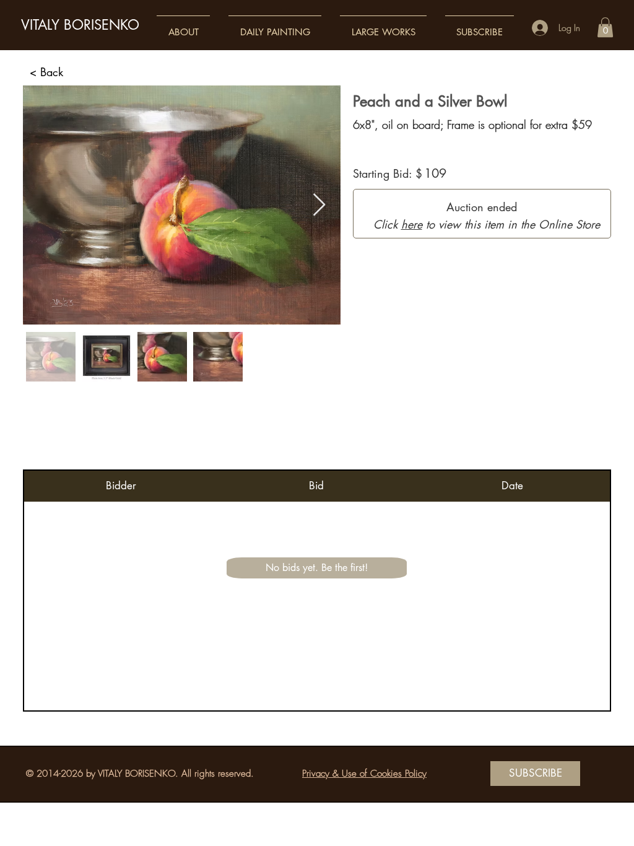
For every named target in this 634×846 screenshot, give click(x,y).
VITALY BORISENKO (80, 24)
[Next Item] (319, 205)
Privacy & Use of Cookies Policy (364, 773)
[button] (183, 26)
